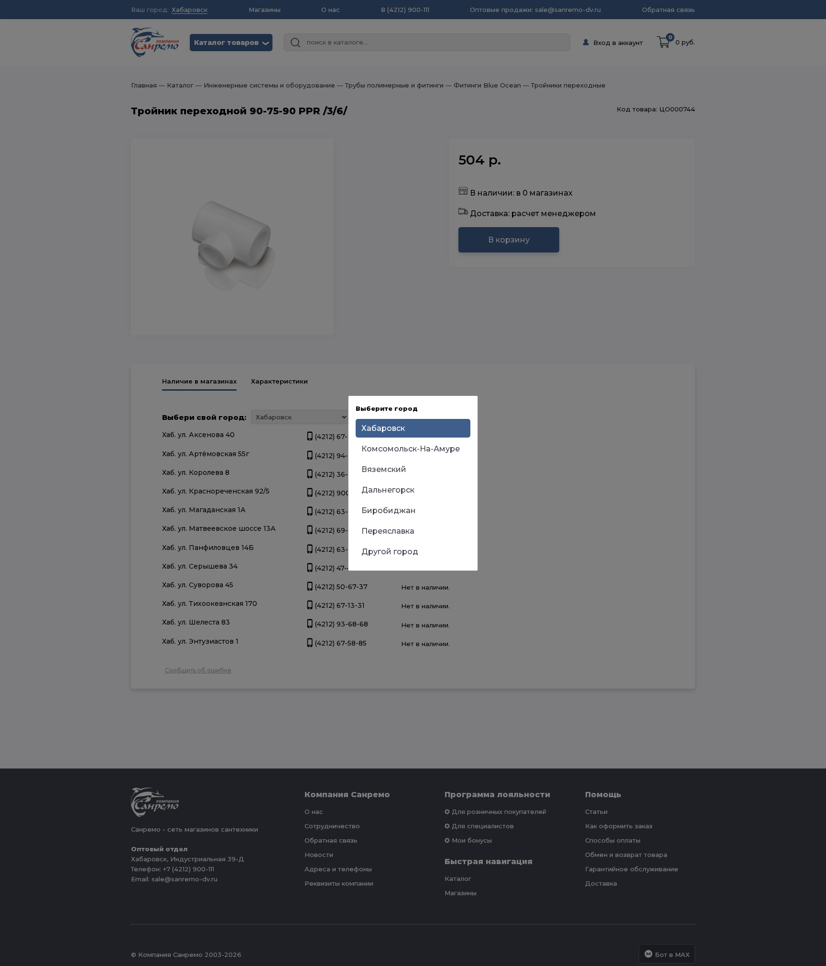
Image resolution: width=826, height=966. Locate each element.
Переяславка (387, 531)
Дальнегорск (387, 489)
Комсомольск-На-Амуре (410, 448)
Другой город (389, 551)
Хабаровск (383, 428)
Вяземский (383, 469)
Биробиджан (388, 510)
